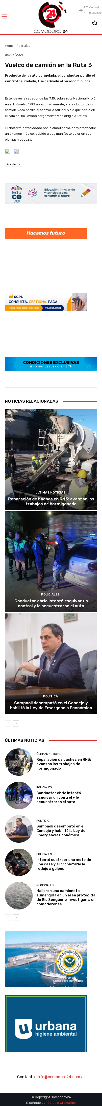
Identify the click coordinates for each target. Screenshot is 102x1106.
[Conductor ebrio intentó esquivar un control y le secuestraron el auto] (51, 561)
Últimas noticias (50, 492)
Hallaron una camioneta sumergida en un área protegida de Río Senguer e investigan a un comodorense (66, 897)
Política (50, 696)
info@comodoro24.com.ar (61, 1076)
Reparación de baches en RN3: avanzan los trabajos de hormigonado (51, 501)
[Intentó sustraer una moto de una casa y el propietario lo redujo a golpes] (19, 862)
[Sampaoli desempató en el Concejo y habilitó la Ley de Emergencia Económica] (51, 663)
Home (9, 46)
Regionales (44, 885)
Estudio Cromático (62, 1103)
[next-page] (16, 723)
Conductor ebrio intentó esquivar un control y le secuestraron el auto (51, 603)
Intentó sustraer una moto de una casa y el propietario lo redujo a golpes (63, 864)
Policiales (23, 46)
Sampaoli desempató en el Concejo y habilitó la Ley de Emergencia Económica (51, 705)
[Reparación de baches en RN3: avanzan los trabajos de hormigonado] (51, 459)
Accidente (13, 164)
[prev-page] (8, 723)
